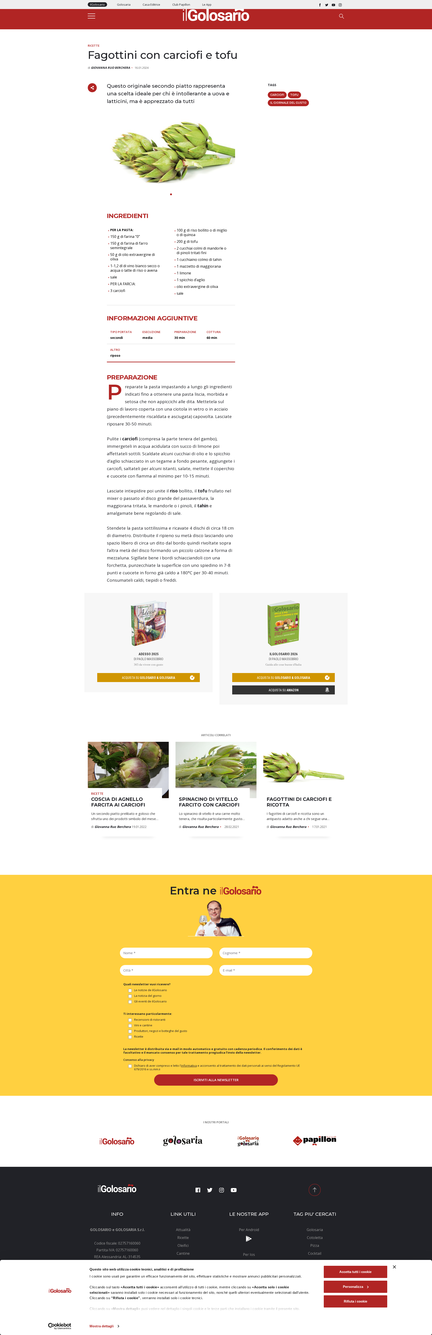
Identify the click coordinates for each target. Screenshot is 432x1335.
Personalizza (353, 1287)
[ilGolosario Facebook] (320, 4)
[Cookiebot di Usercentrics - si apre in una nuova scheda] (59, 1326)
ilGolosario (97, 4)
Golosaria (123, 4)
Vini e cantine (143, 1025)
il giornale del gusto (288, 102)
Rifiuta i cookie (355, 1301)
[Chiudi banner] (394, 1266)
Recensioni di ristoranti (149, 1020)
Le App (207, 4)
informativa (189, 1066)
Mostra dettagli (102, 1326)
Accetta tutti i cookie (355, 1272)
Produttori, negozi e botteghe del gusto (160, 1031)
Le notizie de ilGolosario (150, 990)
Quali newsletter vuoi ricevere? (147, 984)
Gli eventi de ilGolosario (150, 1001)
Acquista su (284, 690)
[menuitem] (183, 1229)
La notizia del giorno (148, 996)
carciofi (277, 95)
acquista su (148, 678)
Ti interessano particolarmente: (147, 1014)
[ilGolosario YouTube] (333, 4)
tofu (294, 95)
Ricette (93, 46)
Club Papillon (181, 4)
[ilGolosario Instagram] (340, 4)
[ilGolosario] (216, 13)
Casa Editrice (151, 4)
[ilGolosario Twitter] (326, 4)
